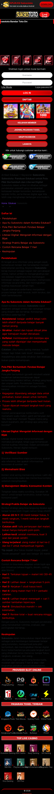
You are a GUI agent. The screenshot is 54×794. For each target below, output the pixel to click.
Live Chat (44, 15)
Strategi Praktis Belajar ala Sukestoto (23, 242)
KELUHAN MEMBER (27, 122)
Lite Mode (7, 87)
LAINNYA (27, 144)
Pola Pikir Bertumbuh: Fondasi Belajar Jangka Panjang (23, 229)
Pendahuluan (9, 218)
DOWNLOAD (46, 4)
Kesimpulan (8, 251)
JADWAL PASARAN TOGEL (27, 130)
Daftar (27, 99)
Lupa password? (43, 87)
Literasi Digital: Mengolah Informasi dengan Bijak (26, 236)
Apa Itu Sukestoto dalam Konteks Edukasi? (26, 222)
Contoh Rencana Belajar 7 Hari (19, 247)
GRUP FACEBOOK (27, 137)
